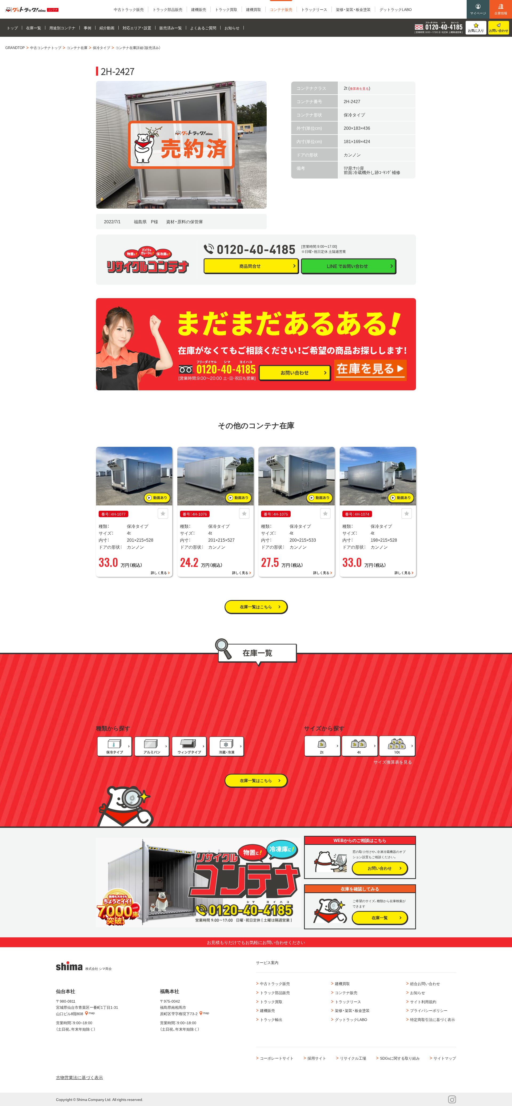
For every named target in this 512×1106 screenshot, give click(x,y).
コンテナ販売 (346, 992)
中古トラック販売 (275, 983)
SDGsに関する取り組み (400, 1058)
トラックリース (348, 1001)
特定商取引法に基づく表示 (432, 1019)
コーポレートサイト (277, 1058)
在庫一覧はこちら (256, 607)
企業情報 (500, 13)
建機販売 (267, 1010)
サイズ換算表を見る (393, 762)
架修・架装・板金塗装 (352, 1010)
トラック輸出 (271, 1019)
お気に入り (476, 30)
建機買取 (342, 983)
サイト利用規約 (423, 1001)
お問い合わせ (498, 30)
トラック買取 (271, 1001)
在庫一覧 (380, 918)
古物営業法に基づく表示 (79, 1077)
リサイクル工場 (353, 1058)
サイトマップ (445, 1058)
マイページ (478, 13)
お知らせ (417, 992)
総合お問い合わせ (425, 983)
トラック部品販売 (275, 992)
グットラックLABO (351, 1019)
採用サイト (316, 1058)
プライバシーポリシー (428, 1010)
